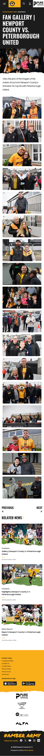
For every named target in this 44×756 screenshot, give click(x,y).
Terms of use (6, 672)
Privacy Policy (6, 669)
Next (39, 507)
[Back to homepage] (12, 3)
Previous (7, 507)
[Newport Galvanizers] (22, 705)
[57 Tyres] (22, 714)
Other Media (28, 750)
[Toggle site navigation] (4, 3)
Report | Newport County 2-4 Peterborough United (21, 633)
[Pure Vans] (38, 4)
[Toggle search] (24, 3)
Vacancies (5, 674)
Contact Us (5, 663)
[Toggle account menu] (30, 3)
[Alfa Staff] (22, 723)
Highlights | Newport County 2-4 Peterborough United (16, 593)
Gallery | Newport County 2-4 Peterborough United (21, 552)
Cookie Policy (6, 666)
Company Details (7, 661)
